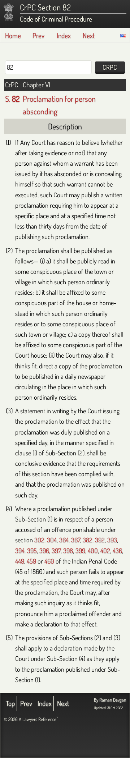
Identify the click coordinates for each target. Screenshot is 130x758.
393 (112, 540)
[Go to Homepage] (9, 12)
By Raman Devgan (110, 700)
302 (39, 540)
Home (13, 35)
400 (93, 550)
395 (32, 550)
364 (64, 540)
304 (52, 540)
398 (68, 550)
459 (31, 561)
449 (19, 561)
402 (105, 550)
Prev (38, 35)
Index (64, 35)
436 (117, 550)
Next (89, 35)
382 (87, 540)
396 (44, 550)
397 (56, 550)
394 (20, 550)
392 (100, 540)
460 (49, 561)
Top (10, 703)
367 (75, 540)
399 (80, 550)
